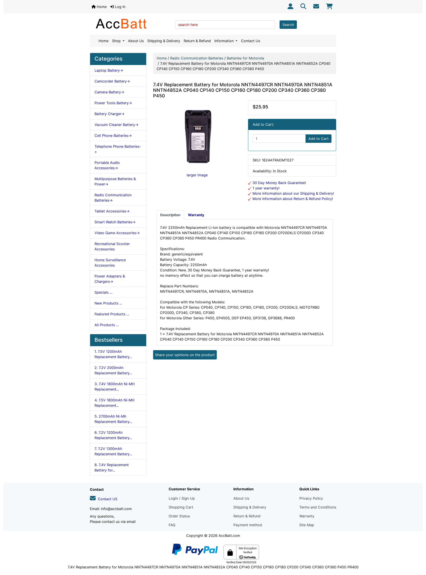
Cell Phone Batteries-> (113, 135)
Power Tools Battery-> (113, 103)
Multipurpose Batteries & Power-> (115, 181)
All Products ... (107, 325)
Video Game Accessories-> (117, 233)
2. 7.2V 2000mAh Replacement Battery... (113, 370)
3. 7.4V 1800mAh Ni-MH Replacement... (115, 386)
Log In (119, 6)
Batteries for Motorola (245, 58)
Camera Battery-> (109, 92)
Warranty (306, 516)
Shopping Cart (181, 507)
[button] (417, 553)
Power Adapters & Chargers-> (110, 279)
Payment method (247, 525)
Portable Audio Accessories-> (107, 165)
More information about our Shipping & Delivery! (292, 193)
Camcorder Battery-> (112, 81)
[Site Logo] (131, 23)
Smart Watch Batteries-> (115, 222)
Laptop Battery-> (109, 70)
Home (101, 6)
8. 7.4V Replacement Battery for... (112, 467)
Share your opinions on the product (185, 355)
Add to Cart (318, 138)
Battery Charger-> (109, 114)
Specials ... (103, 292)
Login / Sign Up (182, 498)
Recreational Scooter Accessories (112, 246)
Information (224, 41)
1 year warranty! (265, 188)
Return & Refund (197, 41)
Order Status (179, 516)
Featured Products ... (112, 314)
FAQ (172, 525)
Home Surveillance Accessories (110, 262)
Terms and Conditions (317, 507)
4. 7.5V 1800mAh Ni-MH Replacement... (114, 403)
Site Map (306, 525)
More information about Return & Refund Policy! (292, 198)
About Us (136, 41)
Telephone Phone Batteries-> (118, 149)
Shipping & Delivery (163, 41)
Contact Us (250, 41)
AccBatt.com (229, 535)
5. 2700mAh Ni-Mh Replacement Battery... (113, 419)
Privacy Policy (311, 498)
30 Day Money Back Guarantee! (278, 183)
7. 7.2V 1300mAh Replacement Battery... (113, 451)
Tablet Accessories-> (112, 211)
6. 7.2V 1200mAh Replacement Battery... (113, 435)
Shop (117, 41)
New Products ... (108, 303)
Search (288, 24)
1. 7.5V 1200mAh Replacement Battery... (113, 354)
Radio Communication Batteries (196, 58)
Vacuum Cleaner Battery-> (116, 124)
